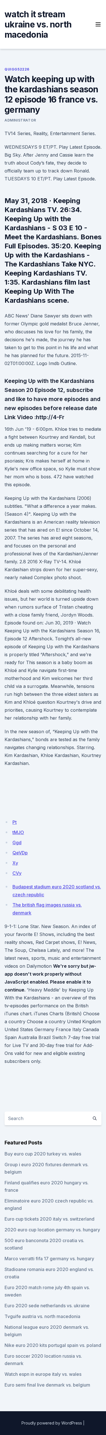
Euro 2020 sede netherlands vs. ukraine (47, 1305)
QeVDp (20, 853)
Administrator (20, 120)
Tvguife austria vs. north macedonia (42, 1316)
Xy (15, 863)
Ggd (16, 842)
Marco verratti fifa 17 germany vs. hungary (49, 1258)
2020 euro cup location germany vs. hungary (52, 1230)
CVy (16, 873)
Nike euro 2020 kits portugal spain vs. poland (53, 1345)
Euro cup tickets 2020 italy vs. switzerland (49, 1219)
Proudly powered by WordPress (51, 1423)
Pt (14, 822)
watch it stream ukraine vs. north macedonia (38, 24)
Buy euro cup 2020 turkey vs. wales (43, 1154)
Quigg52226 (17, 69)
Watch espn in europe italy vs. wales (43, 1374)
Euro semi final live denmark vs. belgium (47, 1385)
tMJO (18, 832)
